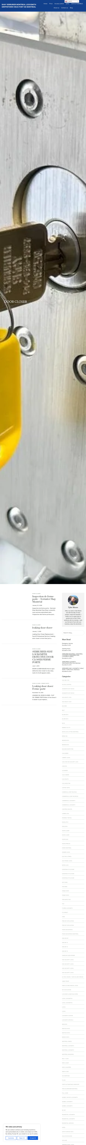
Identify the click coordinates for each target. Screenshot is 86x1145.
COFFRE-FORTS (66, 787)
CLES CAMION (65, 774)
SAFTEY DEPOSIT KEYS (67, 1131)
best (63, 710)
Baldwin (64, 706)
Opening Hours (66, 648)
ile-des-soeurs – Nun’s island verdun (72, 977)
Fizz (63, 903)
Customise (11, 1138)
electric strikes (66, 856)
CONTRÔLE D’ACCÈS (67, 809)
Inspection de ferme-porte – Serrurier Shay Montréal (44, 599)
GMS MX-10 (65, 942)
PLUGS (64, 1080)
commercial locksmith (68, 800)
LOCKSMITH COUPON (67, 1015)
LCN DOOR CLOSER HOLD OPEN (70, 994)
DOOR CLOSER (36, 593)
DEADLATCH (65, 822)
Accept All (33, 1138)
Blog (63, 723)
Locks (64, 1007)
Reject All (22, 1138)
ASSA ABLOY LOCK (66, 697)
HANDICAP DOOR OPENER (68, 955)
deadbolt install (67, 817)
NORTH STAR (65, 1071)
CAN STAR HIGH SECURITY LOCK (70, 761)
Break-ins (64, 736)
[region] (21, 1133)
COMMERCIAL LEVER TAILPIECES (70, 796)
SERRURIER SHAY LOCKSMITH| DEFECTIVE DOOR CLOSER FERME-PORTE (42, 657)
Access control (66, 684)
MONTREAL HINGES (67, 1041)
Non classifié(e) (66, 1067)
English (69, 1)
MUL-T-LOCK (65, 1058)
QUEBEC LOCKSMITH (67, 1101)
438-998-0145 (65, 680)
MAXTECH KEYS (66, 1028)
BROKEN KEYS (65, 740)
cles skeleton (66, 783)
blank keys (65, 714)
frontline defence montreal (70, 934)
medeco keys (65, 1037)
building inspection (67, 749)
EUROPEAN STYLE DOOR (68, 869)
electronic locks (67, 860)
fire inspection (66, 899)
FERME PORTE (45, 683)
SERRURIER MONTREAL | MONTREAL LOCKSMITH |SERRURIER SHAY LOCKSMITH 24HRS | (72, 655)
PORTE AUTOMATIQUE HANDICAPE (70, 1084)
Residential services (68, 1123)
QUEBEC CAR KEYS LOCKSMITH (70, 1097)
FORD (63, 916)
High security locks (68, 959)
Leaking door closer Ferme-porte (42, 687)
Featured (64, 886)
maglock (64, 1024)
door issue (65, 839)
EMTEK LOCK (65, 865)
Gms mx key (65, 938)
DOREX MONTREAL (66, 848)
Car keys (64, 766)
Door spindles (66, 843)
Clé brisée (65, 770)
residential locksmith (68, 1114)
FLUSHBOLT (65, 912)
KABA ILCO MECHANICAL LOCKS (70, 985)
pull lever (65, 1093)
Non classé (65, 1063)
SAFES (63, 1127)
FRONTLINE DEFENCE (67, 929)
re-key (64, 1110)
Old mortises (66, 1075)
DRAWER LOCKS (66, 852)
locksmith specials (67, 1020)
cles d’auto (65, 779)
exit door (64, 882)
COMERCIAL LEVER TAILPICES (69, 792)
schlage (64, 1140)
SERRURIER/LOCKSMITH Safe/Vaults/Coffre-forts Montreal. (71, 662)
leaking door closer (42, 628)
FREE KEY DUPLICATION (68, 921)
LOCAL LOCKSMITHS (67, 998)
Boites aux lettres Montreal (70, 731)
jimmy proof (65, 981)
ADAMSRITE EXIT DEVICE (68, 688)
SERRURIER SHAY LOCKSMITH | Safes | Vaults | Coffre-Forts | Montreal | (73, 669)
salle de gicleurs (67, 1136)
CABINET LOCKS (66, 757)
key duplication (66, 989)
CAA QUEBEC (65, 753)
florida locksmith (67, 908)
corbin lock (65, 813)
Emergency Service (67, 643)
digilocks (65, 826)
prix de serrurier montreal (70, 1088)
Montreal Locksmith (68, 1045)
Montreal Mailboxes (68, 1054)
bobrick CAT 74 (66, 727)
